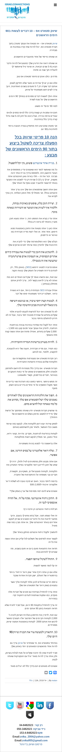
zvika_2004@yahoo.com (34, 736)
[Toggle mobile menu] (55, 5)
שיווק (54, 43)
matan (54, 680)
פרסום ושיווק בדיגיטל (31, 744)
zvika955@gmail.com (35, 740)
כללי (30, 680)
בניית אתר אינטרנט (43, 163)
